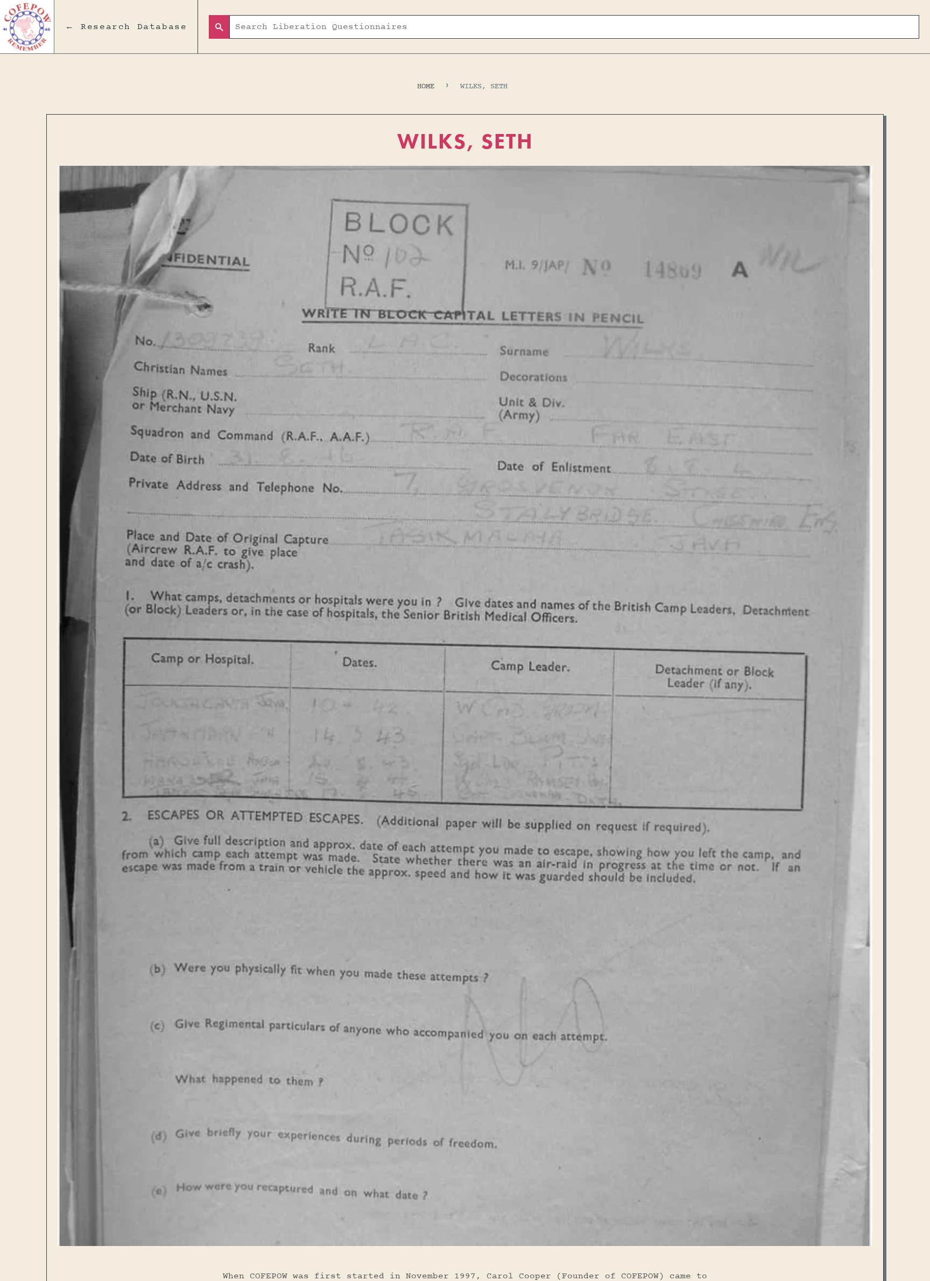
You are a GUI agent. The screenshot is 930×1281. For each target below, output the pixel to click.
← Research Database (126, 27)
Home (425, 86)
